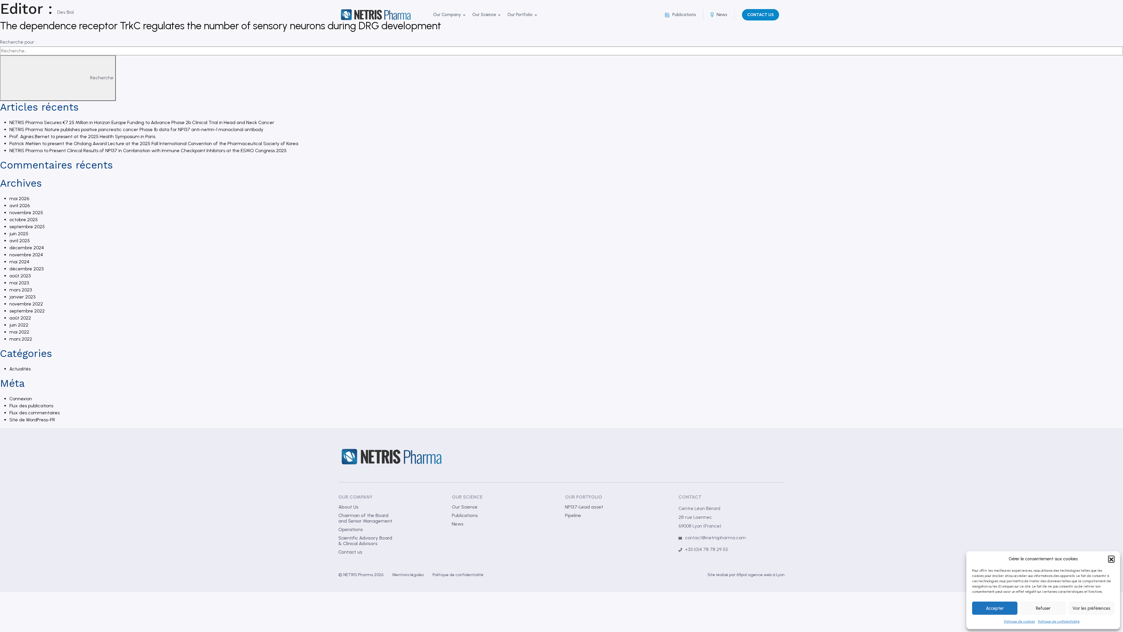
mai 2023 (19, 283)
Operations (350, 529)
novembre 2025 (26, 212)
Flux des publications (31, 405)
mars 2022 (20, 339)
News (458, 524)
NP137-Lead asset (584, 507)
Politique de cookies (1019, 621)
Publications (465, 515)
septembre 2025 (27, 226)
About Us (348, 507)
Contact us (350, 552)
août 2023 (20, 276)
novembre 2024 (26, 254)
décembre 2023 (26, 269)
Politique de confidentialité (1059, 621)
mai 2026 (19, 198)
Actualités (20, 369)
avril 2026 (19, 205)
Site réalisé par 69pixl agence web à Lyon (746, 574)
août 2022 (20, 318)
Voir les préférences (1091, 608)
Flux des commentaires (34, 412)
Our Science (465, 507)
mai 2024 (19, 262)
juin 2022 (18, 325)
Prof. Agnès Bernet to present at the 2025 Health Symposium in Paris (82, 136)
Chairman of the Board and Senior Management (365, 518)
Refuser (1043, 608)
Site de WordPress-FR (32, 420)
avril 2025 (19, 240)
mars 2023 (20, 290)
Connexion (20, 398)
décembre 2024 (26, 247)
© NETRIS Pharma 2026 (360, 574)
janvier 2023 (22, 297)
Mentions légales (408, 574)
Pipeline (573, 515)
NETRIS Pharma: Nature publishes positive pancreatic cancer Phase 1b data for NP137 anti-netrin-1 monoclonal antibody (136, 129)
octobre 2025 (23, 219)
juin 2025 (18, 233)
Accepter (995, 608)
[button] (1111, 559)
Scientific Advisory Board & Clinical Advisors (365, 540)
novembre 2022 (26, 304)
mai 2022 (19, 332)
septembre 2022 (27, 311)
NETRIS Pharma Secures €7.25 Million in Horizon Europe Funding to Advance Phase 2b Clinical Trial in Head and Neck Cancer (141, 122)
